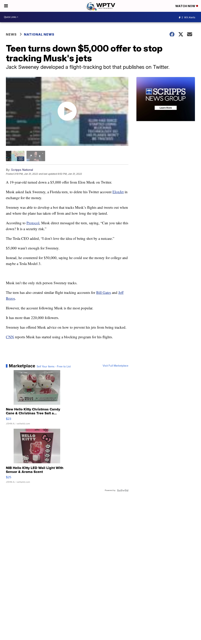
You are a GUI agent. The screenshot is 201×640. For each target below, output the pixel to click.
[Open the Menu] (6, 6)
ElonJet (118, 191)
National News (39, 34)
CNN (10, 336)
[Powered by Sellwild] (122, 490)
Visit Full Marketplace (115, 365)
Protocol (32, 222)
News (11, 34)
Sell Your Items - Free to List (54, 366)
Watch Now (185, 6)
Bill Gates (103, 292)
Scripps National (22, 170)
